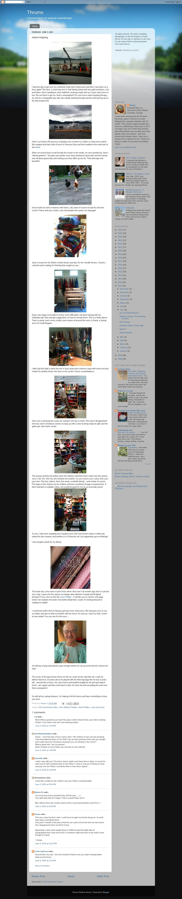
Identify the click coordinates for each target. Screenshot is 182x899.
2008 (120, 359)
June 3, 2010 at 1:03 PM (45, 726)
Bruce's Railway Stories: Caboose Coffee (132, 477)
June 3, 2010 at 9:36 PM (45, 806)
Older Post (103, 876)
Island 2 (123, 329)
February (124, 347)
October (123, 296)
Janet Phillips (66, 597)
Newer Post (38, 876)
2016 (120, 265)
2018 (120, 258)
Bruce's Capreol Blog (124, 473)
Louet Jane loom (97, 707)
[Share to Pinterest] (77, 703)
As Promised (125, 322)
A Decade (130, 208)
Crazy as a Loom (125, 391)
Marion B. (39, 792)
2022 (120, 244)
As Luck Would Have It (129, 313)
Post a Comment (42, 866)
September (125, 299)
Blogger (106, 892)
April (122, 340)
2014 (120, 272)
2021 (120, 247)
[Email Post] (63, 703)
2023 (120, 240)
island (37, 147)
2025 (120, 233)
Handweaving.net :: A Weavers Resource (135, 191)
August (123, 303)
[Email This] (67, 703)
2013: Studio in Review (135, 158)
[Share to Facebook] (75, 703)
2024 (120, 237)
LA (36, 717)
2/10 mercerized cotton (48, 707)
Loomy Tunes (124, 369)
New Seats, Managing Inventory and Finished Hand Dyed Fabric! (137, 373)
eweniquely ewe (125, 430)
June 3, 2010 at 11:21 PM (46, 844)
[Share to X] (72, 703)
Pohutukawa (133, 448)
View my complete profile (125, 147)
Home (35, 26)
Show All (147, 464)
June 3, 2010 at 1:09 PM (45, 750)
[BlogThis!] (70, 703)
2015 (120, 268)
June (122, 310)
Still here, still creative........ (129, 432)
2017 (120, 261)
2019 (120, 254)
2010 (120, 286)
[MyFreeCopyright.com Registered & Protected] (132, 489)
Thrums (35, 12)
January (123, 351)
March (123, 344)
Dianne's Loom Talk (127, 445)
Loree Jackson (41, 851)
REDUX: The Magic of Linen (138, 174)
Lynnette (39, 758)
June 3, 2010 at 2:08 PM (45, 770)
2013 (120, 275)
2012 (120, 279)
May (122, 337)
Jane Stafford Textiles (68, 707)
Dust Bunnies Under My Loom (131, 411)
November (124, 292)
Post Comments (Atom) (53, 882)
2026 (120, 230)
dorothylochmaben (43, 734)
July (122, 306)
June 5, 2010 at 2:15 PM (45, 861)
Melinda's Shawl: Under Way (131, 326)
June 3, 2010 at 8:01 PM (45, 784)
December (124, 289)
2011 (120, 282)
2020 (120, 251)
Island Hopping (126, 333)
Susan (38, 814)
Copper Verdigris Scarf (137, 413)
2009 (120, 355)
